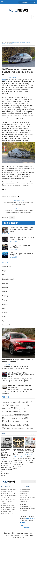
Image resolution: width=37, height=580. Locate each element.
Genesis (30, 409)
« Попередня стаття (18, 200)
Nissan (24, 418)
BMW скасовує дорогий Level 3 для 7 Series (21, 246)
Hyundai (14, 412)
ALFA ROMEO (5, 402)
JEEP (24, 412)
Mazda (17, 415)
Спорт (4, 308)
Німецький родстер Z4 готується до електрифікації (22, 238)
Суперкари (6, 321)
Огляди (4, 292)
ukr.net (22, 522)
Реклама (5, 304)
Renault (13, 421)
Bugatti (3, 405)
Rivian (17, 421)
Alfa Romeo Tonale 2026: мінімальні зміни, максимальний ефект (21, 374)
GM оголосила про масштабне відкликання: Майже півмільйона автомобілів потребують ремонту (19, 211)
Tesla (18, 424)
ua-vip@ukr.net (24, 510)
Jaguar (21, 412)
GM (3, 412)
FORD (13, 408)
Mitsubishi (18, 418)
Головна (4, 42)
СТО (3, 317)
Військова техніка (8, 275)
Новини (9, 42)
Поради (4, 300)
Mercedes (24, 415)
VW (19, 428)
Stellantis (6, 425)
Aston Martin (12, 402)
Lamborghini (6, 415)
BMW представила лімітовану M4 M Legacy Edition (22, 254)
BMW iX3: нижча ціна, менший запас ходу (19, 386)
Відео (4, 271)
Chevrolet (21, 405)
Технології (6, 325)
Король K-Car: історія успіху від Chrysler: (29, 450)
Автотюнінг (6, 266)
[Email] (18, 196)
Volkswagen (7, 428)
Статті (4, 312)
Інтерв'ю (5, 283)
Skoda (26, 421)
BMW (4, 80)
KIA (28, 412)
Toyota (25, 424)
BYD (7, 405)
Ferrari (4, 409)
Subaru (12, 425)
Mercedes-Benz (8, 418)
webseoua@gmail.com (27, 497)
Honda (8, 411)
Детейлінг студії (7, 279)
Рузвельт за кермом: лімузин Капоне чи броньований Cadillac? (6, 453)
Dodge (27, 405)
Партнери (5, 296)
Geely (18, 409)
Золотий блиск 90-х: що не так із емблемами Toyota (18, 451)
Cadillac (12, 405)
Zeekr (31, 428)
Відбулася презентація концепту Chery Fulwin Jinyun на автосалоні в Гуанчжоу (18, 203)
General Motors (24, 409)
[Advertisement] (18, 29)
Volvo (16, 428)
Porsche (6, 421)
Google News (30, 518)
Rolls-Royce (21, 421)
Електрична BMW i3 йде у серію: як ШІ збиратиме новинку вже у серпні (21, 229)
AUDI (19, 402)
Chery (16, 405)
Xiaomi (22, 428)
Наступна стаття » (18, 208)
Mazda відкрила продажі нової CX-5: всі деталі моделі (18, 360)
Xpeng (27, 428)
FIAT (9, 409)
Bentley (23, 402)
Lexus (12, 415)
